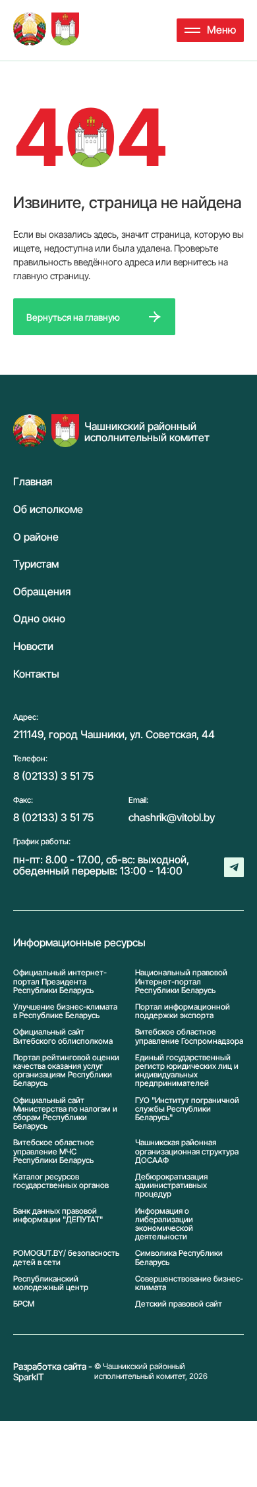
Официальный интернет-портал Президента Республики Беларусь (60, 981)
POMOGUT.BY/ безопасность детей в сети (66, 1257)
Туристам (36, 564)
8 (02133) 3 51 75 (53, 775)
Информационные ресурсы (79, 943)
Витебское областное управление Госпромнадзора (189, 1035)
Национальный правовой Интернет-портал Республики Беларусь (181, 981)
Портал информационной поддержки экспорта (182, 1010)
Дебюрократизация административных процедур (171, 1185)
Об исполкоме (48, 510)
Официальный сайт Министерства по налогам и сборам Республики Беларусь (65, 1113)
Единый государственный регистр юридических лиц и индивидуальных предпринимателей (187, 1070)
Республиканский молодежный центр (50, 1282)
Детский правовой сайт (178, 1303)
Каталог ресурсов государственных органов (61, 1181)
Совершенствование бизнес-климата (189, 1282)
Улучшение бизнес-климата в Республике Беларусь (65, 1010)
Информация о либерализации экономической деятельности (164, 1223)
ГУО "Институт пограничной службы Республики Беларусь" (187, 1109)
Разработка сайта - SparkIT (52, 1371)
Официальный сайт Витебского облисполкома (63, 1035)
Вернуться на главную (73, 317)
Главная (32, 482)
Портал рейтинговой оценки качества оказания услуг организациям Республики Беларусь (66, 1070)
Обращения (42, 592)
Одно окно (39, 619)
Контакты (36, 674)
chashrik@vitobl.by (171, 817)
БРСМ (23, 1303)
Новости (33, 647)
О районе (36, 537)
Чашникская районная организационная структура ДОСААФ (187, 1151)
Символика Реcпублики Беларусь (179, 1257)
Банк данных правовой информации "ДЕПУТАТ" (58, 1215)
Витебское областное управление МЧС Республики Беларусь (53, 1151)
